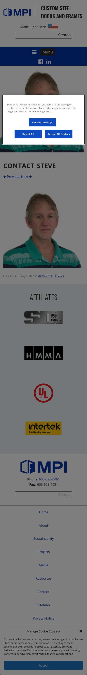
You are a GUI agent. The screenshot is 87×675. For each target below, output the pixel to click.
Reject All (28, 133)
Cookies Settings (42, 122)
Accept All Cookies (59, 133)
